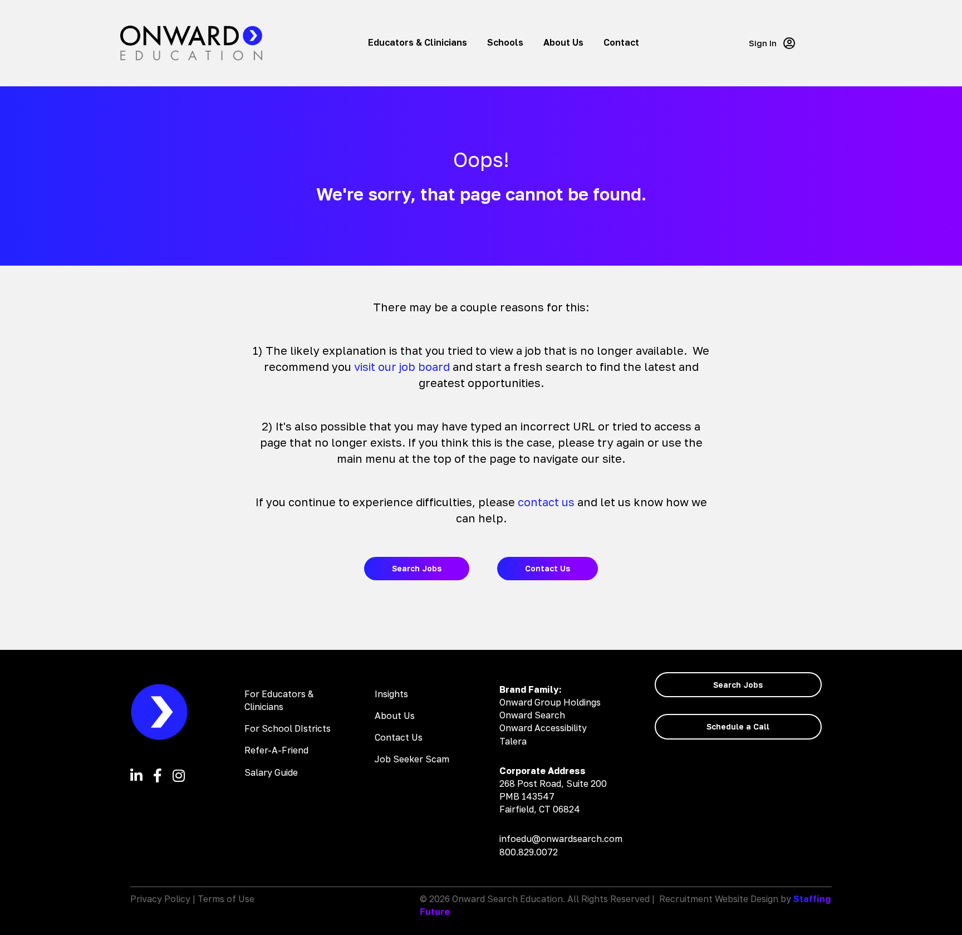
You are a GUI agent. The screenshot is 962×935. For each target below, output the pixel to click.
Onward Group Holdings (550, 702)
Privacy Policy (160, 898)
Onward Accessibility (543, 727)
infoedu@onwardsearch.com (560, 838)
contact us (546, 501)
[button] (772, 43)
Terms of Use (226, 898)
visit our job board (402, 366)
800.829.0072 (528, 852)
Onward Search (532, 715)
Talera (513, 741)
